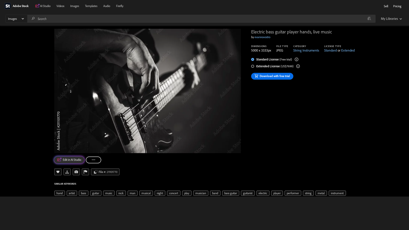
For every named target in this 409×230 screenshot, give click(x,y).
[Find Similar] (76, 171)
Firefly (119, 6)
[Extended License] (298, 66)
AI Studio (45, 6)
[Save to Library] (58, 171)
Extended (348, 50)
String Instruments (306, 50)
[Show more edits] (93, 160)
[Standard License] (296, 59)
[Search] (33, 18)
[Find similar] (369, 19)
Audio (106, 6)
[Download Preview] (67, 171)
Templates (91, 6)
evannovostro (262, 37)
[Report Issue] (85, 171)
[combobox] (201, 18)
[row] (59, 193)
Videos (60, 6)
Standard (330, 50)
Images (74, 6)
